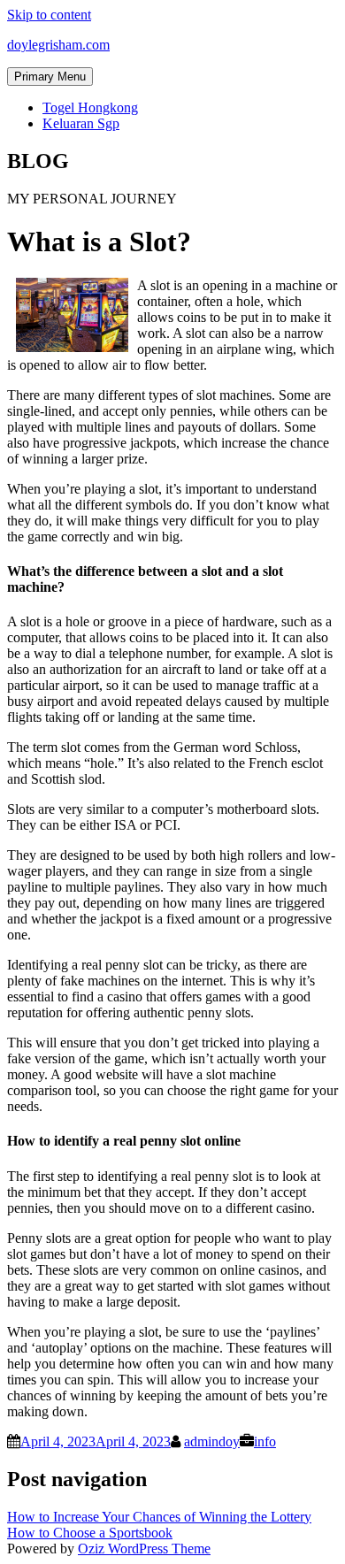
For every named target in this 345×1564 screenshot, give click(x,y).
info (265, 1441)
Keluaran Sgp (80, 123)
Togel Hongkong (90, 107)
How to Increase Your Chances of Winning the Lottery (159, 1516)
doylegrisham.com (58, 44)
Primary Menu (50, 76)
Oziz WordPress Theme (144, 1548)
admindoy (212, 1441)
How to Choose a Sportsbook (89, 1532)
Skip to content (49, 14)
